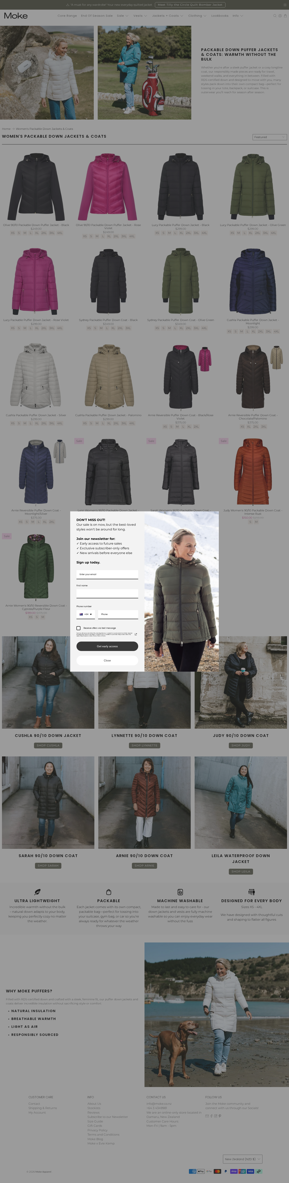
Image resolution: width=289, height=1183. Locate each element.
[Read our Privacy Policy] (135, 634)
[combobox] (85, 614)
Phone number (84, 606)
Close (107, 660)
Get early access (107, 646)
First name (81, 585)
